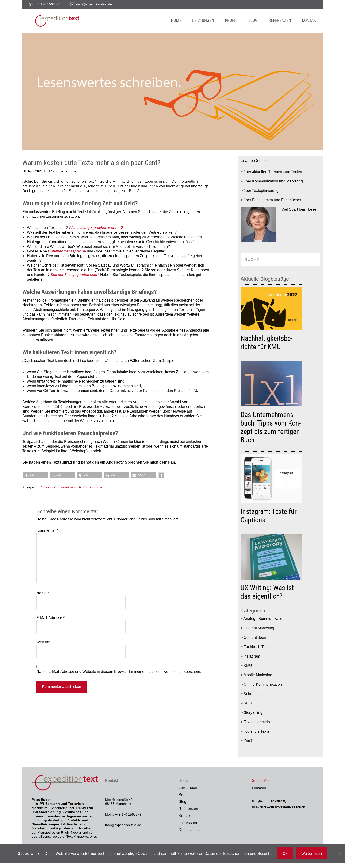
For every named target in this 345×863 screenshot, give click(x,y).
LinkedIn (259, 788)
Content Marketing (259, 628)
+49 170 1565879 (47, 4)
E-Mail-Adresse (50, 618)
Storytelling (253, 713)
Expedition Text (81, 21)
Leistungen (188, 787)
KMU (248, 666)
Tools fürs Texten (258, 731)
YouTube (251, 741)
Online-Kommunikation (263, 684)
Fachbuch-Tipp (256, 647)
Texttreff (277, 801)
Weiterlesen (311, 853)
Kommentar (47, 530)
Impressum (188, 823)
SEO (248, 703)
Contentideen (255, 637)
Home (184, 780)
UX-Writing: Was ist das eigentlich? (267, 592)
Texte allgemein (90, 487)
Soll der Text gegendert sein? (74, 275)
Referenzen (188, 809)
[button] (35, 475)
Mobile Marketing (258, 675)
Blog (182, 802)
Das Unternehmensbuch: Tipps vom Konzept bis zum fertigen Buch (271, 427)
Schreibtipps (254, 694)
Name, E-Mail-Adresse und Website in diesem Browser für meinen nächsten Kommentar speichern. (118, 671)
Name (42, 593)
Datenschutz (189, 830)
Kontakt (185, 816)
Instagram (252, 656)
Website (43, 642)
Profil (183, 795)
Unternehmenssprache (67, 251)
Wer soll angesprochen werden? (96, 228)
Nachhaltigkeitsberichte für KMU (266, 342)
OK (285, 853)
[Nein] (339, 853)
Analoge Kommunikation (58, 487)
